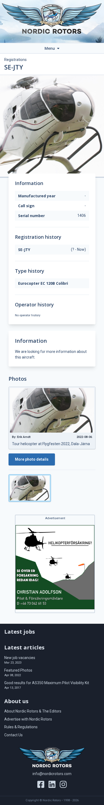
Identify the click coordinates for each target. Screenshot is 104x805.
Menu (50, 48)
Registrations (15, 59)
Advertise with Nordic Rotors (28, 719)
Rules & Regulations (21, 727)
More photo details (32, 459)
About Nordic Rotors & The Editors (32, 711)
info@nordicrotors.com (52, 774)
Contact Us (13, 735)
